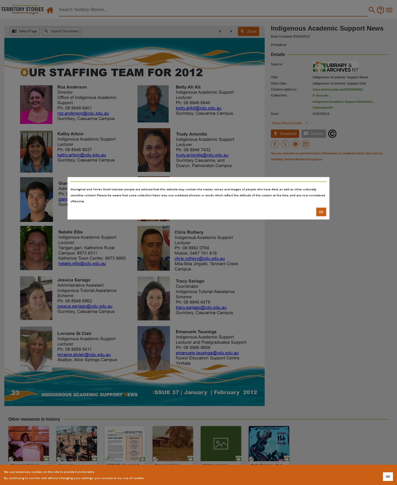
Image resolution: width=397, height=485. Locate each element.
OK (321, 212)
